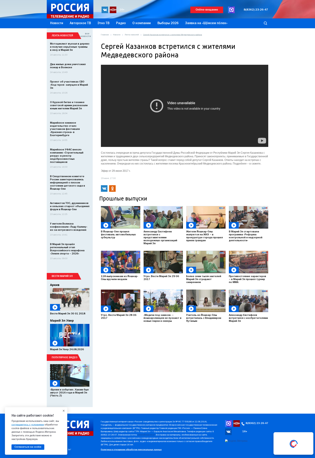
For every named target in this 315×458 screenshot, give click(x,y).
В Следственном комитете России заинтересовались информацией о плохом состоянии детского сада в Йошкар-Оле (67, 182)
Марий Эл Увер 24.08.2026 (67, 349)
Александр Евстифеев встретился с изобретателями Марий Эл (248, 318)
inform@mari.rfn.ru (146, 435)
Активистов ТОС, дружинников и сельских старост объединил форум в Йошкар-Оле (69, 206)
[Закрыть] (64, 411)
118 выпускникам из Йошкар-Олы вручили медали (119, 278)
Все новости (84, 35)
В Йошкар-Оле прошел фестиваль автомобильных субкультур (118, 235)
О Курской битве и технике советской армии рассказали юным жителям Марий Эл (69, 105)
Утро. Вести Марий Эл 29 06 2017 (161, 278)
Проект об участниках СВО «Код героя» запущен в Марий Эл (69, 85)
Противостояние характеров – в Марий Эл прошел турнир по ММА (247, 279)
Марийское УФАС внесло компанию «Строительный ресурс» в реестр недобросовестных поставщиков (66, 156)
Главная (105, 35)
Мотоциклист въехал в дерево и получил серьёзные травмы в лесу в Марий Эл (69, 47)
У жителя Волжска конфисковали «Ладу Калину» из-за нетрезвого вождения (68, 227)
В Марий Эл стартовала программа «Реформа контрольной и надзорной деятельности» (245, 236)
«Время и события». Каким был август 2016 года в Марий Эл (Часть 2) (69, 393)
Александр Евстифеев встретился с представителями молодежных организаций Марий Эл (160, 238)
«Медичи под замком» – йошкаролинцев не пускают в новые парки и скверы (162, 318)
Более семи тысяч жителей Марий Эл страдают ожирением (203, 279)
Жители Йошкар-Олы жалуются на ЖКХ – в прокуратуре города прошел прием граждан (204, 236)
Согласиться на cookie (27, 447)
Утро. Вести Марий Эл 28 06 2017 (118, 316)
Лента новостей (132, 35)
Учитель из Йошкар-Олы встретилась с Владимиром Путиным (203, 318)
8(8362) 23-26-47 (256, 10)
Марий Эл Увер (62, 320)
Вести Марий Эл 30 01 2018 (67, 314)
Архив (54, 285)
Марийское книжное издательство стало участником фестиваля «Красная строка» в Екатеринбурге (65, 129)
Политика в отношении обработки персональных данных (131, 450)
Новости (116, 35)
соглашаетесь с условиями (27, 425)
